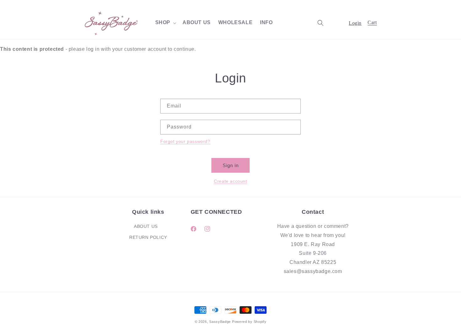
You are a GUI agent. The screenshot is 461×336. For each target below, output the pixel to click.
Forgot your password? (185, 141)
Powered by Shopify (249, 321)
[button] (165, 23)
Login (355, 23)
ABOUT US (146, 226)
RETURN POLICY (148, 237)
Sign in (231, 165)
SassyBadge (220, 321)
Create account (230, 181)
